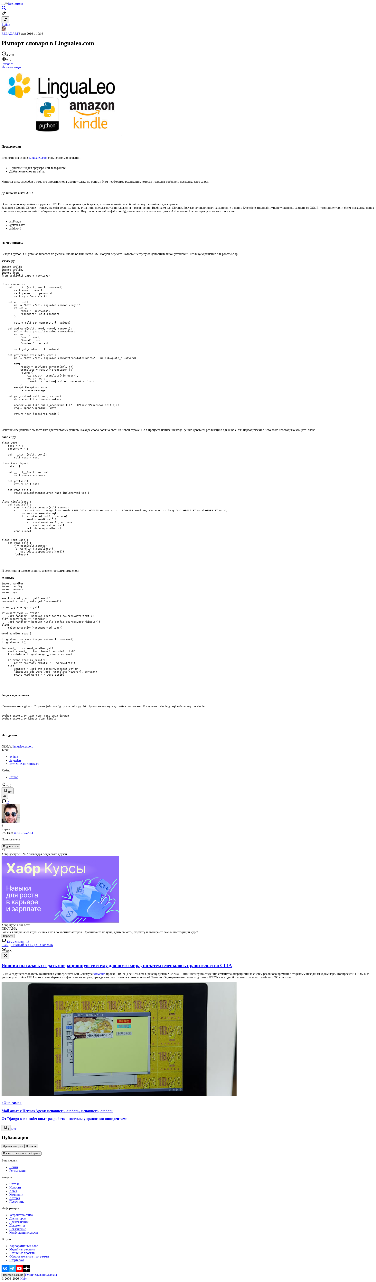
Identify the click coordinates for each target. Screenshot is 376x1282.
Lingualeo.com (38, 157)
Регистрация (17, 1170)
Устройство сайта (21, 1215)
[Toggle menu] (3, 4)
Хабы (13, 1191)
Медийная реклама (22, 1249)
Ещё (13, 1128)
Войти (13, 1167)
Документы (17, 1225)
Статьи (14, 1184)
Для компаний (19, 1222)
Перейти (8, 936)
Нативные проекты (22, 1253)
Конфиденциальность (23, 1232)
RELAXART (10, 33)
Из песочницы (11, 67)
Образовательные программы (29, 1256)
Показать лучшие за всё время (21, 1153)
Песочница (16, 1201)
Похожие (31, 1146)
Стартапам (16, 1260)
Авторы (14, 1198)
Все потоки (15, 3)
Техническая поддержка (41, 1274)
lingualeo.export (23, 746)
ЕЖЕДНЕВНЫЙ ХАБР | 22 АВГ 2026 (27, 945)
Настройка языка (13, 1274)
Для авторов (17, 1218)
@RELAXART (23, 832)
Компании (16, 1194)
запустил (99, 973)
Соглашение (17, 1229)
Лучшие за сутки (13, 1146)
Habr (23, 1278)
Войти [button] (6, 24)
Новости (15, 1187)
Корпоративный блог (23, 1246)
